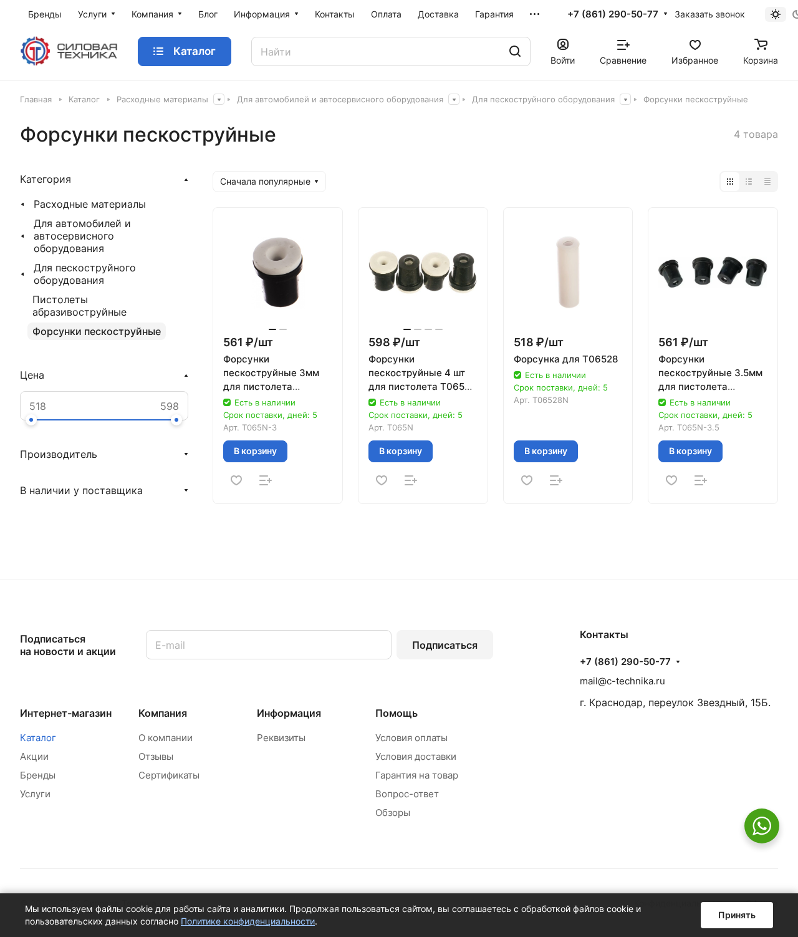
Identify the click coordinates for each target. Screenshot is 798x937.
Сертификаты (169, 775)
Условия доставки (415, 756)
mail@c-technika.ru (622, 681)
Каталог (38, 738)
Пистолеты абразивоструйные (79, 305)
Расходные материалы (90, 204)
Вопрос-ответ (407, 794)
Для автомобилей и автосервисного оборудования (82, 236)
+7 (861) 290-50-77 (612, 14)
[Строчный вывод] (748, 181)
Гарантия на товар (416, 775)
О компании (165, 738)
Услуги (35, 794)
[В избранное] (236, 480)
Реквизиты (281, 738)
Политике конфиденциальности (248, 921)
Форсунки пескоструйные (96, 331)
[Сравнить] (265, 480)
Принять (737, 915)
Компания (162, 713)
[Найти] (515, 51)
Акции (34, 756)
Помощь (396, 713)
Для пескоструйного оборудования (85, 273)
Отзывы (155, 756)
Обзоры (392, 812)
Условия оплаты (411, 738)
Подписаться (445, 645)
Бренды (37, 775)
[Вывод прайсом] (767, 181)
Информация (289, 713)
